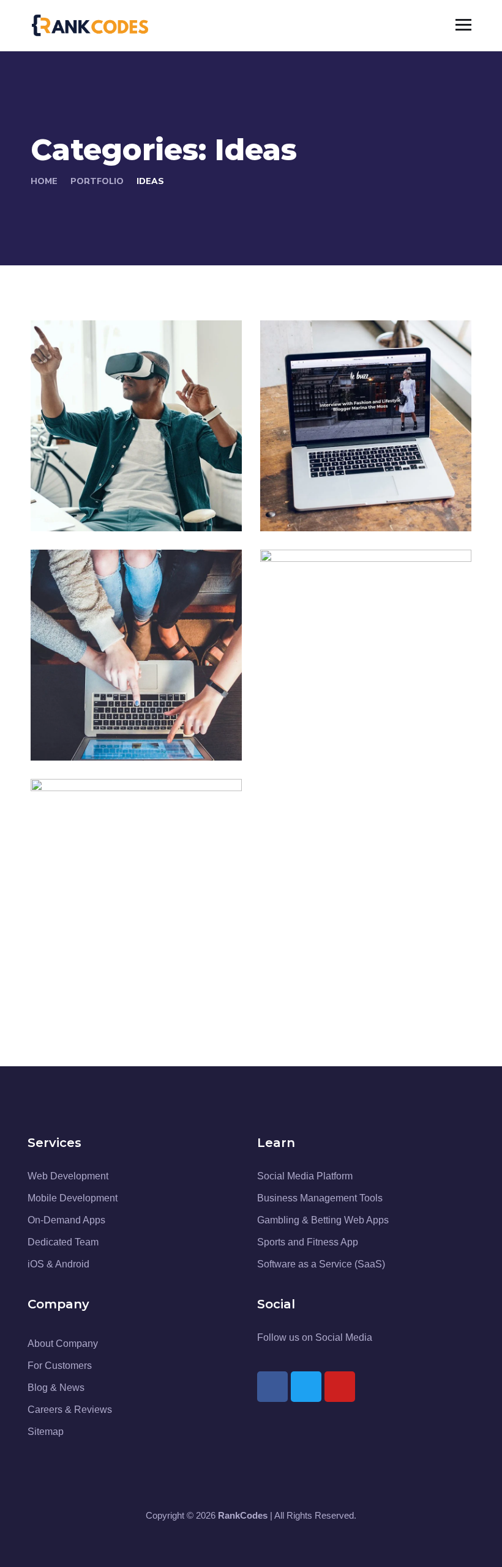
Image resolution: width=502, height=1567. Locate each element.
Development (319, 733)
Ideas (111, 504)
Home (44, 181)
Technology (352, 504)
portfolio (97, 181)
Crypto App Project (130, 942)
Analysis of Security (361, 483)
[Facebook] (272, 1386)
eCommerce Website (103, 703)
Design (72, 504)
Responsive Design (359, 712)
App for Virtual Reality (113, 474)
